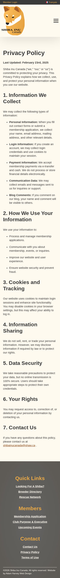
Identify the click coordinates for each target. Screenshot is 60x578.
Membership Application (30, 516)
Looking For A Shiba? (30, 486)
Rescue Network (30, 497)
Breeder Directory (30, 491)
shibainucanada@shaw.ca (19, 445)
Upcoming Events (30, 527)
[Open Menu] (56, 20)
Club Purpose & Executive (30, 521)
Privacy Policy (30, 552)
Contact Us (30, 546)
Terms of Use (30, 557)
